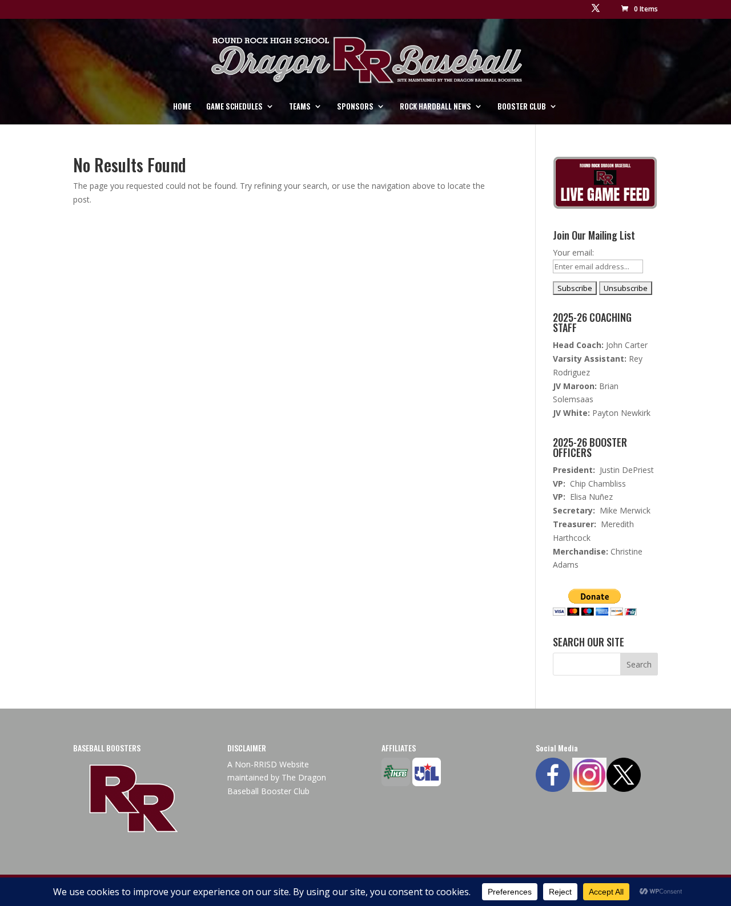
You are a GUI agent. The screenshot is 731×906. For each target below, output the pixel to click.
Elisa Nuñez (591, 496)
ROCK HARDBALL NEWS (435, 107)
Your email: (573, 252)
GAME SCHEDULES (234, 107)
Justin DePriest (627, 469)
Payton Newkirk (621, 412)
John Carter (627, 344)
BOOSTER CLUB (521, 107)
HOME (182, 107)
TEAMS (300, 107)
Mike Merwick (625, 510)
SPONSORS (355, 107)
